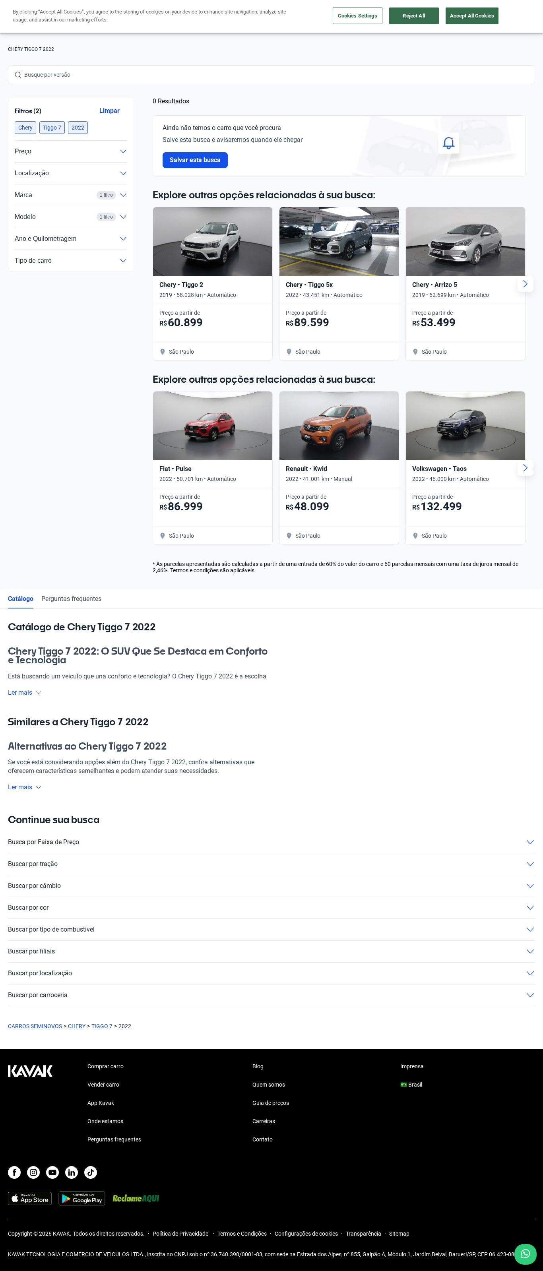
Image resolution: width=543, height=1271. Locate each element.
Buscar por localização (40, 973)
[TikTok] (90, 1172)
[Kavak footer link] (30, 1104)
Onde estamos (105, 1121)
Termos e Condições (242, 1233)
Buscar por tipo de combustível (51, 929)
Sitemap (399, 1233)
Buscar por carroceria (38, 995)
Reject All (414, 16)
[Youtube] (52, 1172)
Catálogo (20, 599)
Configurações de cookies (306, 1233)
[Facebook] (14, 1172)
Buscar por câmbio (34, 885)
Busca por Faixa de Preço (43, 842)
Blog (258, 1066)
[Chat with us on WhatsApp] (525, 1254)
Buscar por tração (33, 864)
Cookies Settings (357, 16)
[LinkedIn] (71, 1172)
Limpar (109, 110)
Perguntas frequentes (71, 599)
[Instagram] (33, 1172)
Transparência (363, 1233)
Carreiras (263, 1121)
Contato (262, 1139)
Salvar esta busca (195, 160)
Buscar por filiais (31, 951)
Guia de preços (270, 1103)
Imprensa (412, 1066)
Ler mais (20, 692)
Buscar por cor (28, 907)
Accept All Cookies (472, 16)
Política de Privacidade (181, 1233)
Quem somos (268, 1084)
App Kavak (100, 1103)
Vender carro (103, 1084)
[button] (25, 127)
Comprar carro (105, 1066)
